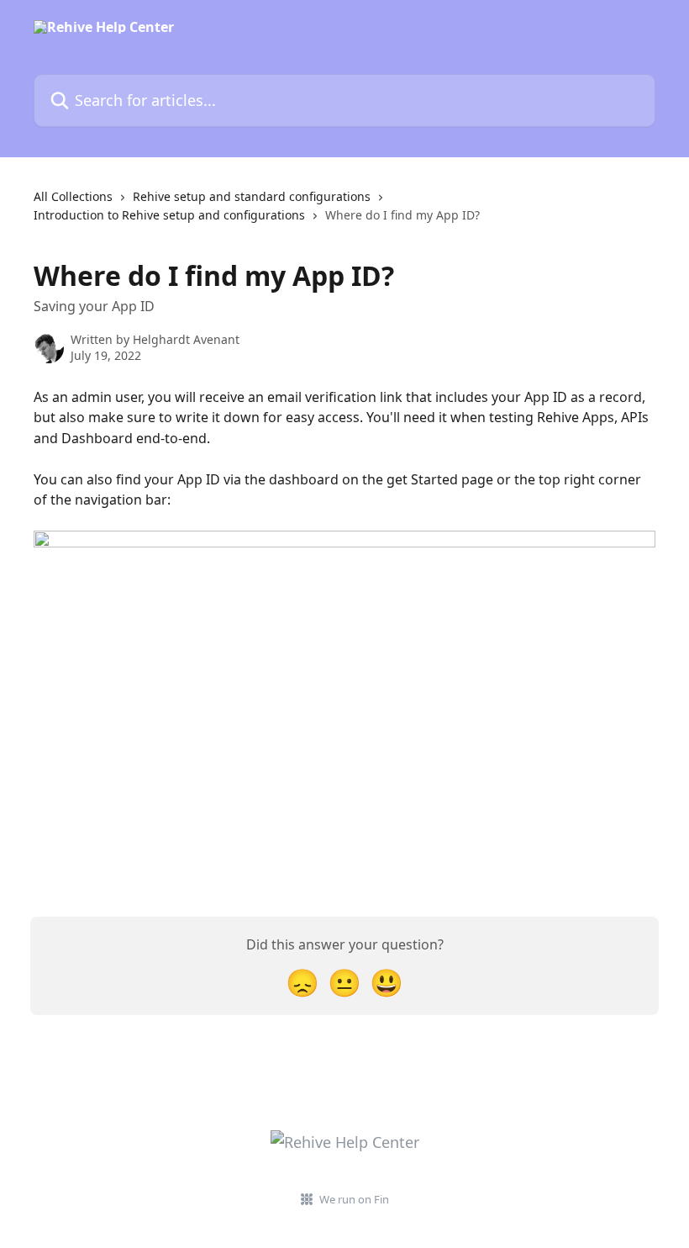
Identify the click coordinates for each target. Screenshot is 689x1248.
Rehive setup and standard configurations (252, 196)
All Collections (73, 196)
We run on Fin (354, 1199)
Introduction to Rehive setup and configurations (169, 215)
